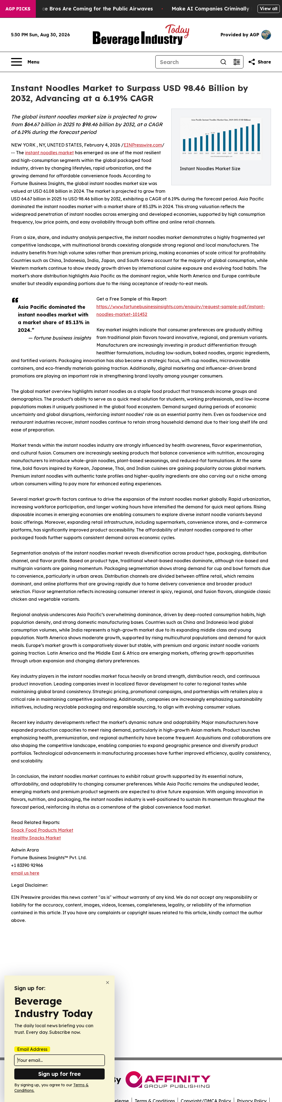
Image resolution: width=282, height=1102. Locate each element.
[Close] (107, 982)
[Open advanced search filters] (236, 62)
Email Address (32, 1049)
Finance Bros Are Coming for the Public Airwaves (90, 8)
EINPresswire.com (143, 145)
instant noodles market (49, 152)
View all (268, 8)
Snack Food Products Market (42, 830)
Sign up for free (59, 1073)
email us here (25, 873)
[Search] (223, 62)
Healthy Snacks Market (36, 838)
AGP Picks (18, 9)
